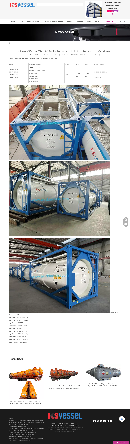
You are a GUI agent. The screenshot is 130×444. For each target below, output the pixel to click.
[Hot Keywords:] (81, 4)
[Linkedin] (98, 421)
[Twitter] (101, 421)
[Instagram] (108, 421)
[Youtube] (104, 421)
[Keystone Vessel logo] (65, 416)
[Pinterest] (111, 421)
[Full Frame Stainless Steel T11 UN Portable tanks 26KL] (93, 9)
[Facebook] (94, 421)
